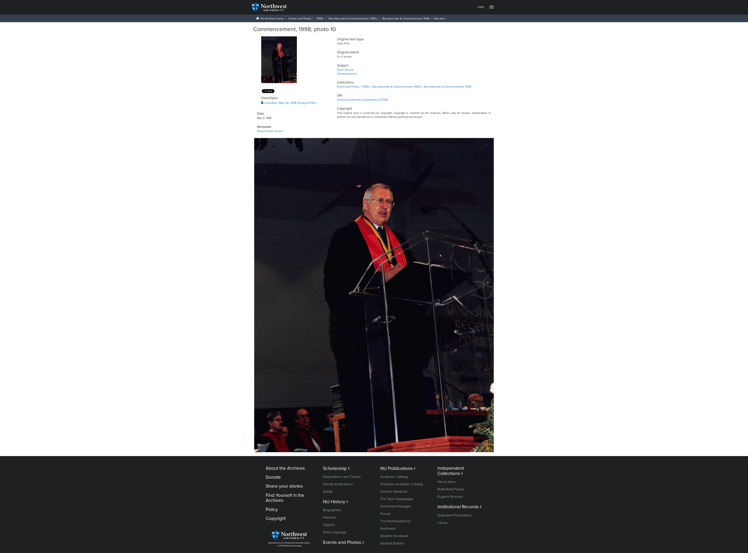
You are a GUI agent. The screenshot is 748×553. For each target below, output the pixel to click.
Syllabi (328, 491)
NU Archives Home (272, 18)
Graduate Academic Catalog (401, 484)
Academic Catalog (394, 477)
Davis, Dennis (345, 69)
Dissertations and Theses (342, 477)
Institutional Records (460, 507)
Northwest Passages (395, 506)
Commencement (347, 73)
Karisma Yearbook (393, 491)
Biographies (332, 510)
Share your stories (284, 486)
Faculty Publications (338, 484)
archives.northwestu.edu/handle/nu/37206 (362, 99)
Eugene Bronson (450, 496)
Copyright (276, 518)
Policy (272, 509)
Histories (329, 517)
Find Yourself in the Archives (285, 497)
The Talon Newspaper (396, 499)
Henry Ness (446, 482)
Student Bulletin (392, 543)
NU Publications (397, 468)
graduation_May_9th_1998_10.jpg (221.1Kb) (290, 103)
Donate (273, 477)
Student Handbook (394, 536)
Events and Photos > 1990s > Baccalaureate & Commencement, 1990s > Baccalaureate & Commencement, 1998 (404, 86)
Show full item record (270, 131)
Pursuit (385, 514)
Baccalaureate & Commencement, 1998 (405, 18)
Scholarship (336, 468)
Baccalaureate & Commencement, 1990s (353, 18)
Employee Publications (455, 515)
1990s (320, 18)
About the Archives (285, 468)
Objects (329, 525)
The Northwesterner (395, 521)
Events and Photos (300, 18)
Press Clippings (334, 532)
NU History (335, 502)
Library (443, 522)
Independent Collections (451, 470)
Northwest (388, 528)
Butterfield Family (451, 489)
